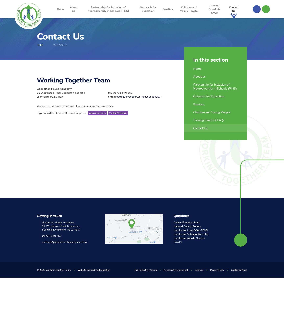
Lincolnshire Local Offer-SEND (191, 230)
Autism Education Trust (186, 222)
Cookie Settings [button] (239, 270)
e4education (103, 270)
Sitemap (199, 270)
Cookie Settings (118, 113)
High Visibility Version (146, 270)
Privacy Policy (217, 270)
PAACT (178, 242)
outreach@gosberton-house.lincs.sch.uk (138, 97)
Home (40, 45)
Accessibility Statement (176, 270)
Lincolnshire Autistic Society (189, 238)
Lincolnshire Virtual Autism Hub (191, 234)
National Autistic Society (187, 226)
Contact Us (59, 45)
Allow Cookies (97, 113)
